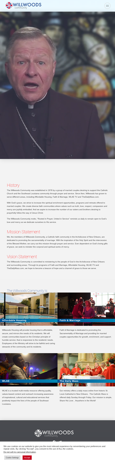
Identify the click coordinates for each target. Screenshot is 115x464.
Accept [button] (27, 458)
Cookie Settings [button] (12, 458)
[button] (107, 6)
